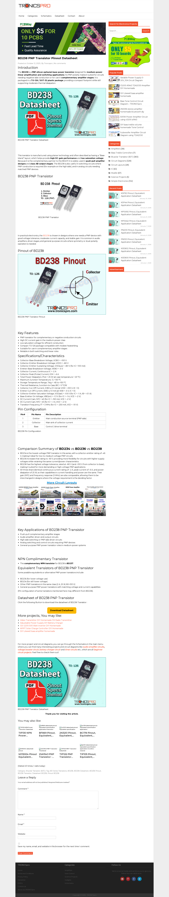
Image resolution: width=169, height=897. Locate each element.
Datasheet (59, 16)
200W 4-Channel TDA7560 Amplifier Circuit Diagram (73, 512)
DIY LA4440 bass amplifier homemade (37, 631)
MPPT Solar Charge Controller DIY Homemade (41, 628)
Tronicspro (48, 63)
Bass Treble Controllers (122, 153)
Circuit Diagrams (118, 161)
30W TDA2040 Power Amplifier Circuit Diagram (95, 512)
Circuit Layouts (118, 165)
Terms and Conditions (26, 873)
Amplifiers (115, 149)
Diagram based (47, 494)
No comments (60, 63)
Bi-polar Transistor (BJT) (35, 771)
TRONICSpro (91, 895)
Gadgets (68, 880)
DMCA (20, 883)
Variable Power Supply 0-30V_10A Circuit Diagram (28, 512)
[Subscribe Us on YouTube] (122, 879)
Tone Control (69, 873)
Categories (32, 16)
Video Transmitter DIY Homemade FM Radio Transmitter (46, 620)
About (81, 16)
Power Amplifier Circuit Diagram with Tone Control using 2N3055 (95, 494)
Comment (23, 789)
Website (21, 834)
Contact (71, 16)
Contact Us (22, 886)
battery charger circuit (50, 650)
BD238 (46, 235)
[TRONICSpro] (34, 8)
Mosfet (114, 173)
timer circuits (71, 650)
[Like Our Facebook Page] (134, 879)
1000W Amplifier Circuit (50, 492)
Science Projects (118, 177)
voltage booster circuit (28, 650)
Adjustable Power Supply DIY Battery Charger (41, 623)
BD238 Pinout (95, 771)
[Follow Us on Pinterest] (128, 879)
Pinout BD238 (53, 773)
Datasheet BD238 (39, 773)
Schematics (46, 16)
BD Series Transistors (58, 771)
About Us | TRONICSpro (26, 890)
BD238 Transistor (25, 773)
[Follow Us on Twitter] (139, 879)
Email (21, 824)
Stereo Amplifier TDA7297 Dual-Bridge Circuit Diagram (51, 512)
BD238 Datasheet (81, 771)
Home (21, 16)
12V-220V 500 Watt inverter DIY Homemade (40, 626)
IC (112, 169)
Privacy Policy (23, 877)
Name (21, 815)
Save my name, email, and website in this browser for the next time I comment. (54, 846)
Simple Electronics (119, 181)
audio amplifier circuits (93, 647)
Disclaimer (22, 880)
